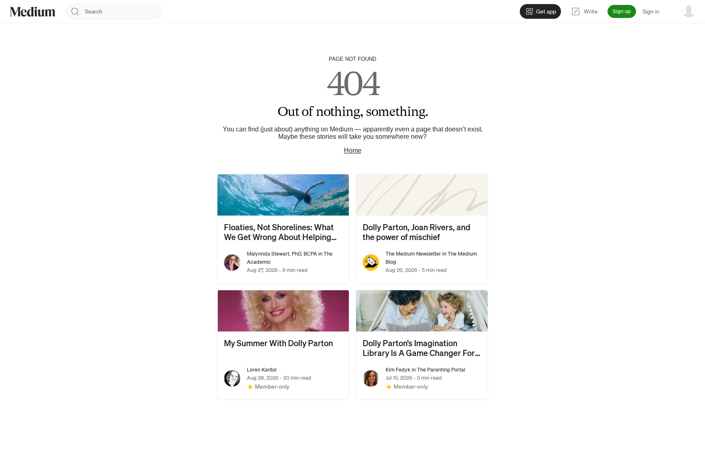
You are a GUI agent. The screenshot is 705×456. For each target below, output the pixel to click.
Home (352, 150)
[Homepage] (32, 12)
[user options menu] (688, 10)
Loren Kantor (262, 369)
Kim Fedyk (398, 369)
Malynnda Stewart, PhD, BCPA (282, 253)
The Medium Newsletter (413, 253)
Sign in (651, 11)
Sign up (622, 11)
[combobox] (124, 11)
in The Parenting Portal (437, 369)
